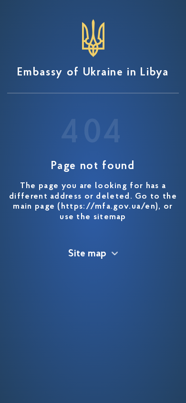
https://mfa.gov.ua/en (108, 206)
